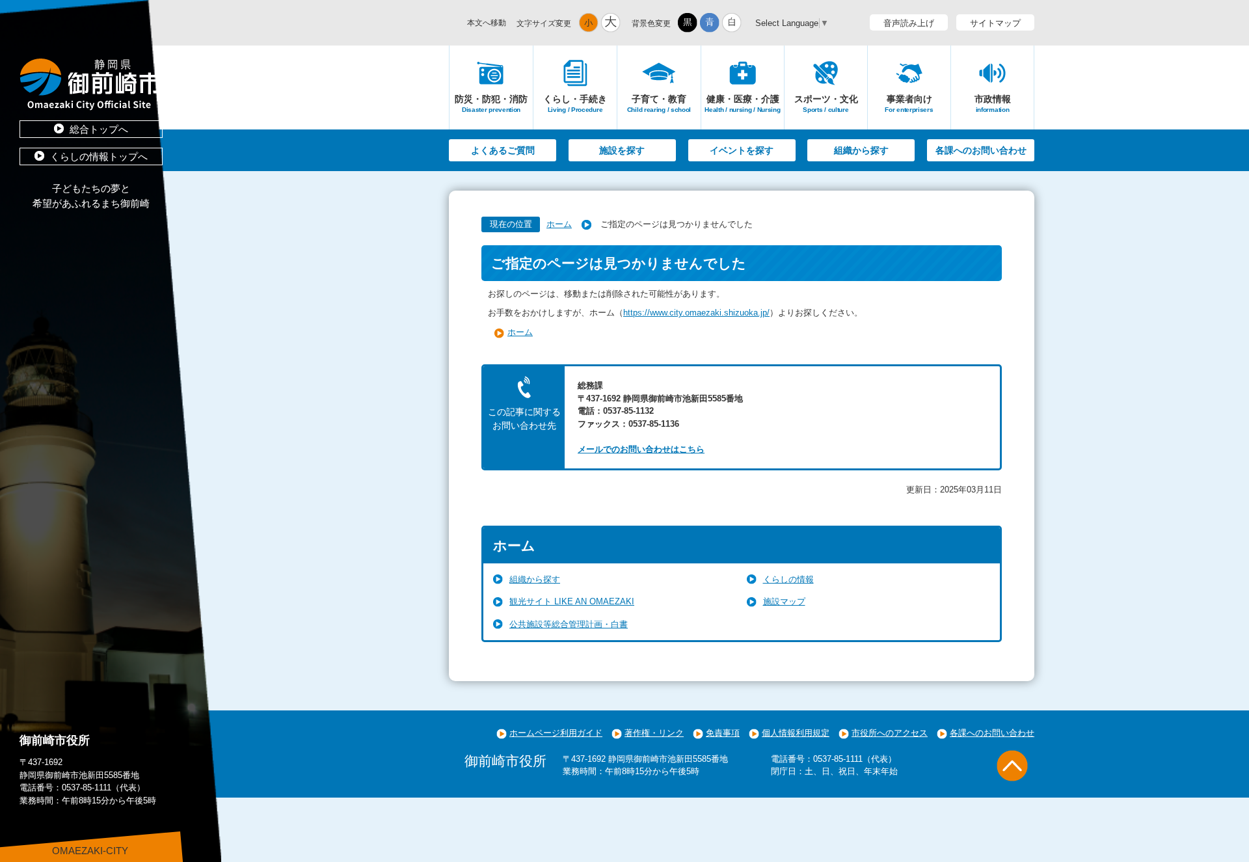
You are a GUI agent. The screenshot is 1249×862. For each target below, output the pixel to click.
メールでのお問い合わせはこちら (641, 449)
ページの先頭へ (1012, 765)
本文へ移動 (486, 22)
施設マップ (784, 601)
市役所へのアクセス (890, 733)
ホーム (559, 224)
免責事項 (723, 733)
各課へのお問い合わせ (981, 150)
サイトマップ (995, 23)
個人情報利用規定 (795, 733)
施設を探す (622, 150)
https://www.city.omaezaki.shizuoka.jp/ (696, 312)
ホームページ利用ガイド (555, 733)
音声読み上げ (908, 23)
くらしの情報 (788, 579)
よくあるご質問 (503, 150)
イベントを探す (741, 150)
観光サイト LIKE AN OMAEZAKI (571, 601)
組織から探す (861, 150)
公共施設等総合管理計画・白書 (568, 624)
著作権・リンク (654, 733)
